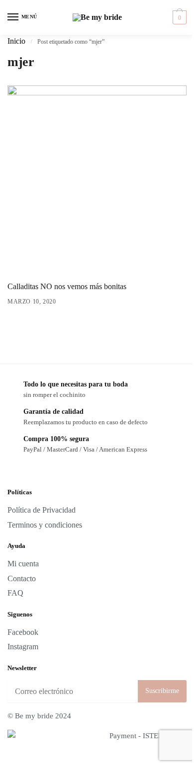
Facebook (22, 632)
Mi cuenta (23, 563)
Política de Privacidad (41, 510)
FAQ (15, 593)
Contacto (21, 578)
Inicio (16, 41)
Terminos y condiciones (44, 525)
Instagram (22, 646)
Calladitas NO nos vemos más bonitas (66, 286)
